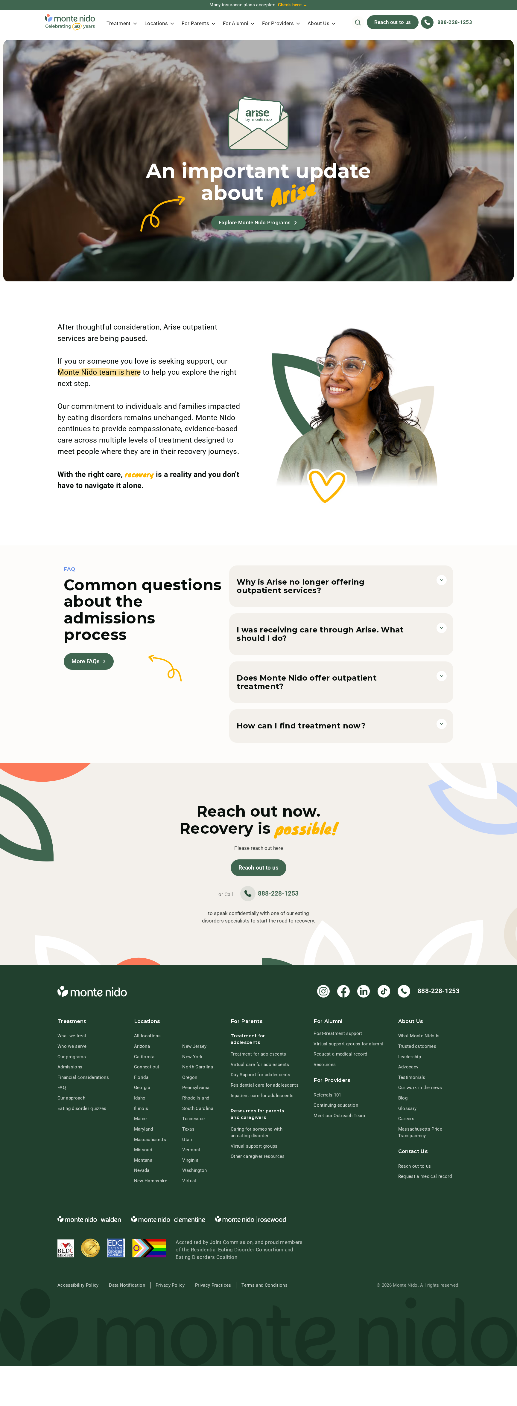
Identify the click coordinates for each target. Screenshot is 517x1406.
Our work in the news (420, 1087)
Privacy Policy (170, 1285)
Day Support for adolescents (260, 1074)
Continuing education (336, 1105)
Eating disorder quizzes (82, 1108)
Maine (140, 1118)
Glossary (407, 1108)
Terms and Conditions (264, 1285)
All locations (147, 1036)
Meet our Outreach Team (339, 1115)
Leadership (409, 1056)
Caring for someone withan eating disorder (256, 1132)
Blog (402, 1098)
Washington (194, 1170)
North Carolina (197, 1067)
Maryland (143, 1129)
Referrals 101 (327, 1095)
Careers (406, 1118)
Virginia (190, 1160)
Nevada (142, 1170)
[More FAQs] (88, 661)
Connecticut (146, 1067)
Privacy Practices (213, 1285)
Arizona (142, 1046)
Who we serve (71, 1046)
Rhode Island (195, 1098)
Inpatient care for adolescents (262, 1095)
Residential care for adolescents (265, 1085)
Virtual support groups (254, 1146)
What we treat (71, 1036)
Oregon (189, 1077)
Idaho (140, 1098)
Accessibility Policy (78, 1285)
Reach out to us (392, 22)
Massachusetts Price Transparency (420, 1132)
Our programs (71, 1056)
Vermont (191, 1149)
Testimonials (411, 1077)
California (144, 1056)
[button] (122, 22)
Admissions (69, 1067)
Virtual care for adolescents (260, 1064)
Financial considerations (83, 1077)
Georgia (142, 1087)
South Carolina (197, 1108)
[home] (70, 22)
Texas (188, 1129)
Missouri (143, 1149)
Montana (143, 1160)
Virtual (189, 1181)
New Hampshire (150, 1181)
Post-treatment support (338, 1033)
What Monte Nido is (419, 1036)
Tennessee (193, 1118)
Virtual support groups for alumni (348, 1044)
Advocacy (408, 1067)
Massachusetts (150, 1139)
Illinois (141, 1108)
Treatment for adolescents (258, 1054)
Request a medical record (340, 1054)
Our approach (71, 1098)
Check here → (293, 4)
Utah (187, 1139)
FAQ (61, 1087)
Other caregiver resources (258, 1156)
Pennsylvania (195, 1087)
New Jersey (194, 1046)
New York (192, 1056)
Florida (141, 1077)
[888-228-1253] (269, 893)
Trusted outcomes (417, 1046)
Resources (325, 1064)
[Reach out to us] (258, 868)
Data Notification (127, 1285)
